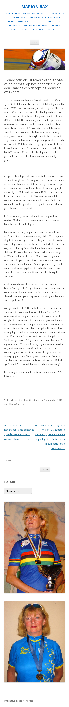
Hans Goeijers (16, 404)
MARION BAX (34, 6)
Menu (34, 42)
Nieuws (36, 400)
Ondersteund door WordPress (18, 700)
